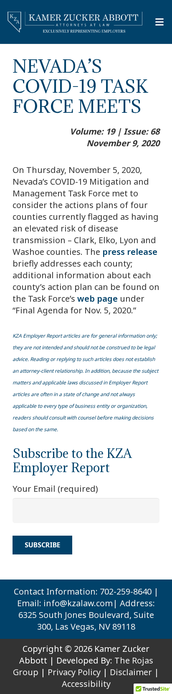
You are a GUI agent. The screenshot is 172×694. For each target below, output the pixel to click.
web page (97, 298)
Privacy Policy (74, 672)
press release (129, 251)
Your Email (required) (55, 488)
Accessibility (86, 683)
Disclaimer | (134, 672)
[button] (159, 22)
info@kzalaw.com (78, 603)
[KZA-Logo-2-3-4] (75, 22)
